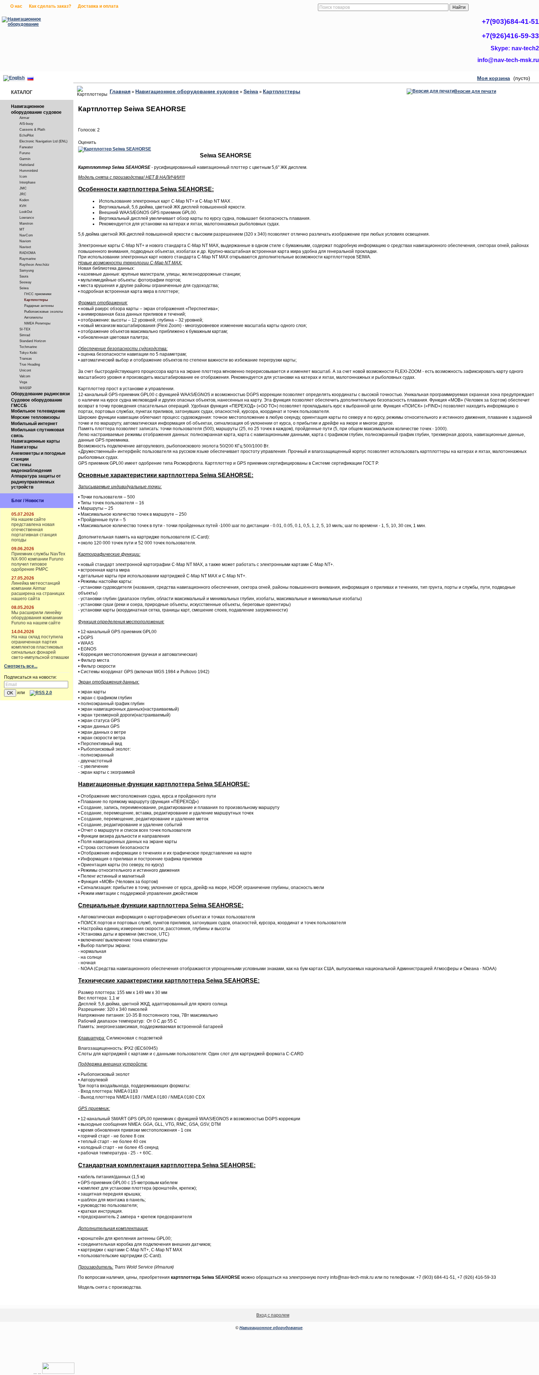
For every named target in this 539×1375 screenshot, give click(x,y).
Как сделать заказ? (50, 6)
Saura (23, 276)
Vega (23, 382)
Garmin (24, 159)
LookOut (25, 212)
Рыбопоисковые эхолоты (43, 311)
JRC (22, 194)
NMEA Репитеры (37, 323)
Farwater (26, 147)
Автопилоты (33, 317)
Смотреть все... (20, 666)
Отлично (111, 136)
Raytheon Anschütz (34, 264)
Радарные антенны (39, 306)
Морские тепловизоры (35, 417)
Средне (96, 136)
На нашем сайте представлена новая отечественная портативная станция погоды (34, 530)
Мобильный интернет (34, 423)
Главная (120, 91)
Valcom (24, 376)
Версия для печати (475, 91)
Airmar (24, 118)
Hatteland (26, 165)
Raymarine (27, 259)
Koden (24, 200)
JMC (23, 188)
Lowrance (26, 218)
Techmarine (28, 347)
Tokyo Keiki (28, 353)
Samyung (26, 270)
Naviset (25, 247)
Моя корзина (493, 78)
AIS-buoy (26, 124)
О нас (16, 6)
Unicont (25, 370)
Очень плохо (81, 136)
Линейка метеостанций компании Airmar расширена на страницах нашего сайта (38, 591)
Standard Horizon (32, 341)
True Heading (29, 364)
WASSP (25, 388)
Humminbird (28, 171)
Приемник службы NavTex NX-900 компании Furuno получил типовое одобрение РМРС (38, 561)
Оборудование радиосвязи (40, 393)
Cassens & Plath (32, 129)
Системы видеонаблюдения (31, 467)
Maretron (26, 223)
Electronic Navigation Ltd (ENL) (43, 141)
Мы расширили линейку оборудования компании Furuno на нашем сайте (37, 617)
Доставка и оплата (98, 6)
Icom (23, 176)
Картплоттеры (36, 300)
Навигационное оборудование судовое (36, 109)
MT (22, 229)
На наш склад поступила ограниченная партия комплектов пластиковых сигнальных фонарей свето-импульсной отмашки (40, 647)
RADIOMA (27, 253)
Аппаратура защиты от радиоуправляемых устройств (36, 482)
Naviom (25, 241)
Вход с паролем (272, 1315)
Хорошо (103, 136)
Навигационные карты (35, 441)
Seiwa (24, 288)
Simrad (24, 335)
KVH (22, 206)
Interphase (27, 182)
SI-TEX (24, 329)
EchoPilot (26, 135)
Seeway (25, 282)
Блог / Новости (27, 500)
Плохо (89, 136)
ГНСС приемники (37, 294)
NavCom (26, 235)
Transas (25, 358)
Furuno (24, 153)
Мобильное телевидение (38, 411)
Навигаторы (24, 447)
